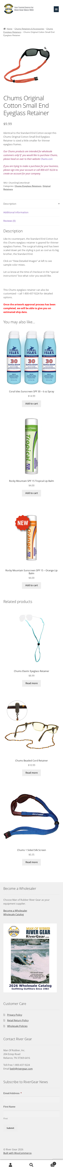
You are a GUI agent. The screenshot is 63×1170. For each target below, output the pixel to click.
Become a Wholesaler (15, 910)
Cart (48, 1162)
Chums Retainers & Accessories (29, 29)
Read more (31, 683)
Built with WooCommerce (17, 1153)
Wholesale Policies (17, 1026)
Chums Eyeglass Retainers (28, 186)
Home (9, 29)
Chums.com (47, 159)
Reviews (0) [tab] (9, 220)
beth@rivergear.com (21, 1068)
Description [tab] (9, 203)
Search (31, 1165)
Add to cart (31, 403)
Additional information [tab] (15, 212)
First (6, 1118)
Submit (10, 1128)
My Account (10, 1165)
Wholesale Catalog (13, 914)
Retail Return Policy (18, 1020)
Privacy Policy (14, 1014)
